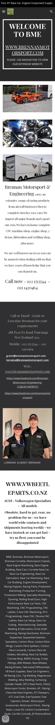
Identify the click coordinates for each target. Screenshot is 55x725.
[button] (3, 11)
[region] (27, 3)
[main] (27, 44)
